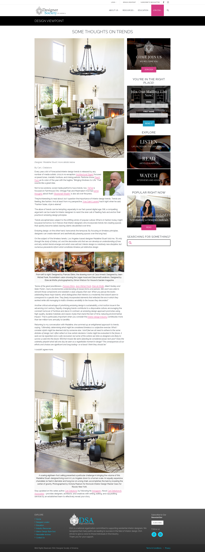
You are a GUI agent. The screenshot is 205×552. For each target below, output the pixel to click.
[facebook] (162, 2)
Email (148, 102)
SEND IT (149, 123)
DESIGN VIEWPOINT (129, 2)
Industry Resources (43, 528)
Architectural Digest (84, 174)
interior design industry (97, 317)
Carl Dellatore (71, 491)
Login (113, 2)
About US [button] (113, 10)
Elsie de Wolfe (98, 286)
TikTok (90, 188)
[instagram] (167, 2)
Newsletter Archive (43, 534)
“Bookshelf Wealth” (62, 194)
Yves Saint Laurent (91, 201)
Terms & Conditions (153, 548)
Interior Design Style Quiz (46, 531)
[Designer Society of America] (51, 10)
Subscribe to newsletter (150, 2)
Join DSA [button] (157, 10)
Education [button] (143, 10)
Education (40, 525)
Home (38, 519)
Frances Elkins (69, 286)
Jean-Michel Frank (83, 286)
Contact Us (40, 538)
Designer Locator (42, 522)
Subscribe (157, 523)
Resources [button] (128, 10)
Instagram (96, 491)
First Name (148, 112)
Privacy (167, 548)
